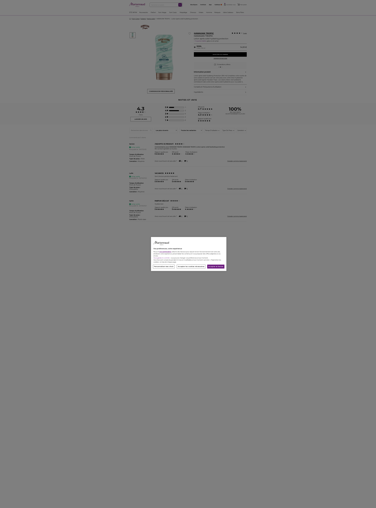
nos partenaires (165, 252)
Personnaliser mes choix (164, 267)
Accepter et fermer (215, 267)
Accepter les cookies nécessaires (191, 267)
